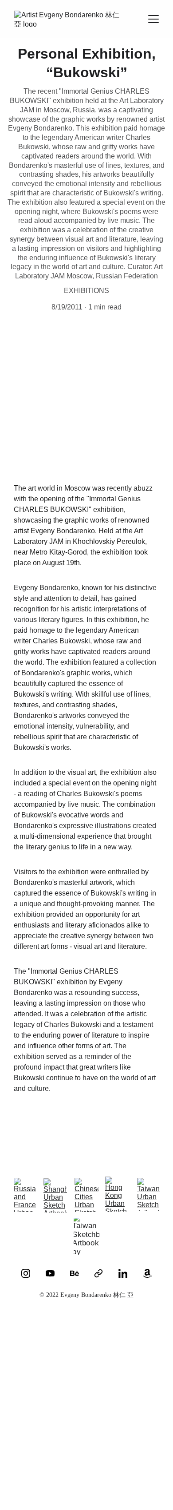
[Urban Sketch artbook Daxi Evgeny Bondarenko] (128, 1371)
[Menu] (153, 19)
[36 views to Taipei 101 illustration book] (128, 1466)
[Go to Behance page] (74, 1273)
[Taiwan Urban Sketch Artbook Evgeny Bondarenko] (148, 1194)
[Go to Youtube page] (50, 1273)
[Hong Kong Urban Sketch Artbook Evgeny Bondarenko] (117, 1194)
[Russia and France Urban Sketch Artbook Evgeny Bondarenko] (26, 1195)
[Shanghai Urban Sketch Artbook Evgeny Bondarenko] (55, 1195)
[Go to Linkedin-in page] (122, 1273)
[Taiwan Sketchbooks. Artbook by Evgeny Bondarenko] (86, 1236)
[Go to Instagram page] (25, 1273)
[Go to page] (98, 1273)
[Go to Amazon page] (147, 1273)
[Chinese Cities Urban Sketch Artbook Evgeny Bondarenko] (86, 1195)
